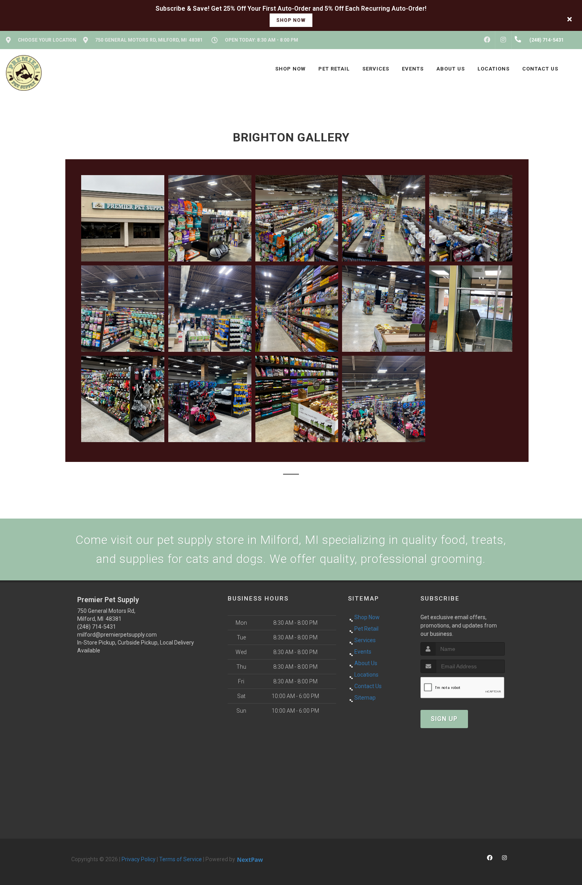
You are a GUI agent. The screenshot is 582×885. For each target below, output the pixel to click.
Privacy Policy (139, 859)
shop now (291, 20)
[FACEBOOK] (487, 40)
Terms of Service (180, 859)
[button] (122, 218)
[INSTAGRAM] (503, 40)
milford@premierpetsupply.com (117, 634)
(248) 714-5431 (96, 627)
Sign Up (444, 719)
